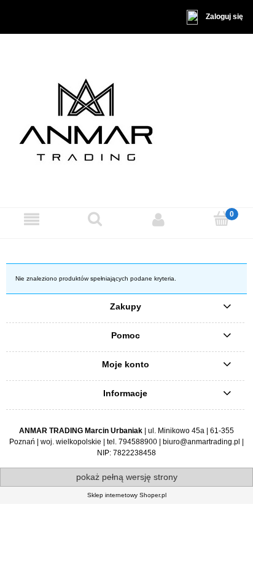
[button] (31, 219)
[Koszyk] (221, 218)
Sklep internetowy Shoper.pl (126, 495)
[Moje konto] (158, 219)
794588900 (138, 441)
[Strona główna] (126, 120)
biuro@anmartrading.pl (201, 441)
